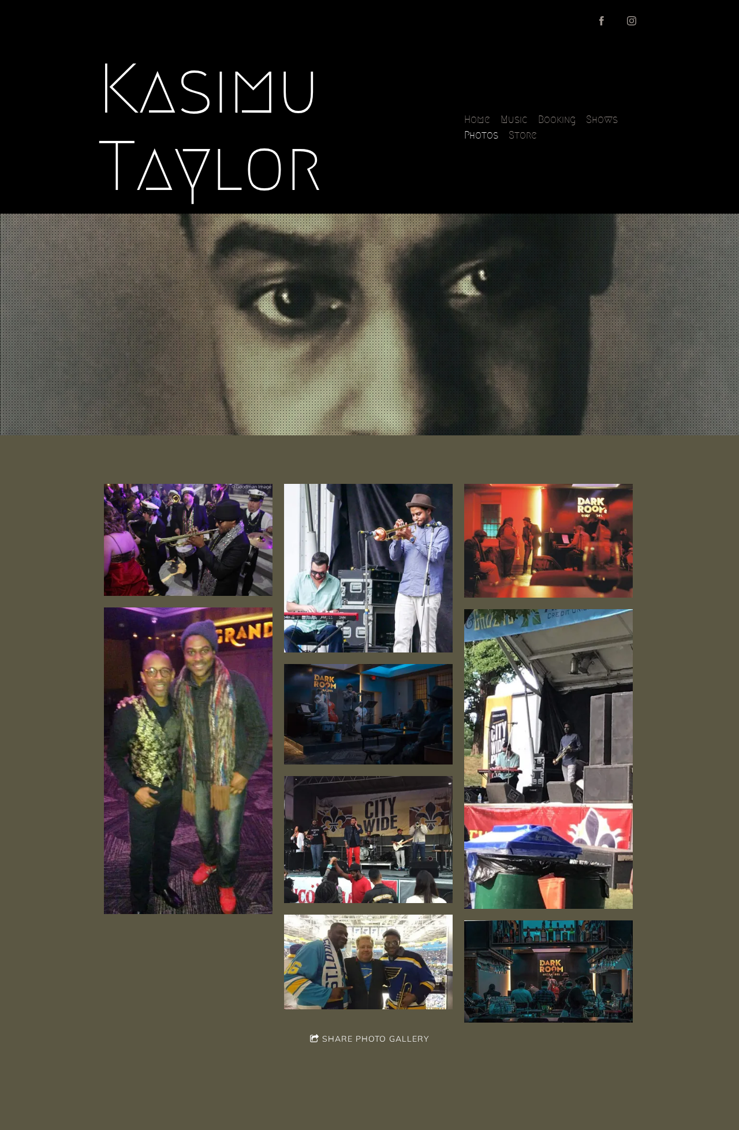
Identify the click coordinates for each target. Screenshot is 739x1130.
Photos (481, 135)
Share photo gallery (375, 1039)
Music (514, 119)
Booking (557, 119)
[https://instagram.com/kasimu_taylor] (631, 20)
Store (523, 135)
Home (477, 119)
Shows (602, 119)
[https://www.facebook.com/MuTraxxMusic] (601, 20)
